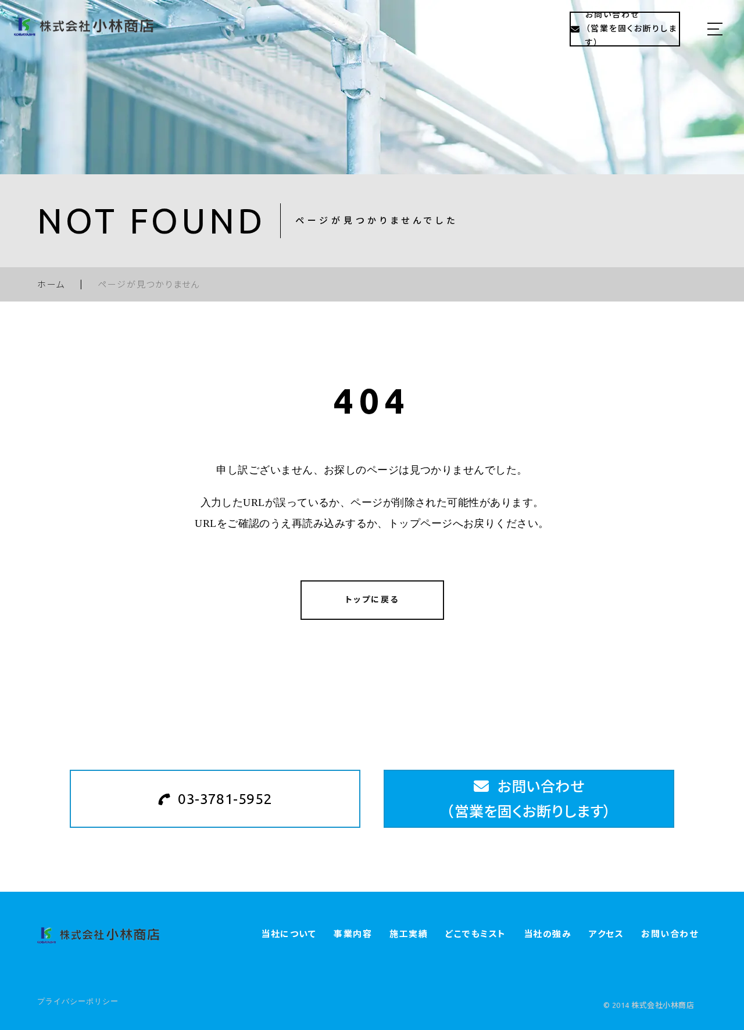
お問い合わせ (669, 934)
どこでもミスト (475, 934)
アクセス (606, 934)
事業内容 (353, 934)
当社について (288, 934)
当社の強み (548, 934)
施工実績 (408, 934)
